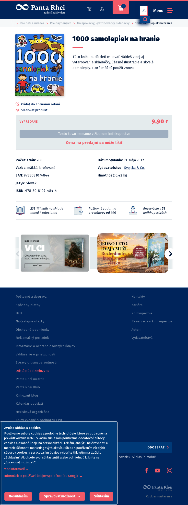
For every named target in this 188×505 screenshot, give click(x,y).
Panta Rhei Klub (28, 387)
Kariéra (136, 305)
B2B (19, 313)
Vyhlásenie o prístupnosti (35, 354)
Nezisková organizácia (32, 412)
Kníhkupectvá (141, 313)
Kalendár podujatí (29, 403)
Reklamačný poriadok (32, 338)
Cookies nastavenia (159, 496)
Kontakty (138, 296)
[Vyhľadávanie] (145, 19)
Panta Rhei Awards (30, 379)
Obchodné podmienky (32, 330)
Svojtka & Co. (134, 168)
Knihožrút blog (27, 395)
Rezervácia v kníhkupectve (151, 321)
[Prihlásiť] (102, 9)
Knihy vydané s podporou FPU (39, 420)
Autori (136, 330)
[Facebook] (146, 471)
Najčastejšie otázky (30, 321)
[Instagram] (169, 471)
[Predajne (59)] (89, 9)
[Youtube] (157, 471)
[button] (18, 496)
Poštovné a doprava (31, 296)
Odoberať (156, 447)
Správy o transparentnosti (37, 362)
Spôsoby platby (28, 305)
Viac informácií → (16, 469)
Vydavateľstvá (142, 338)
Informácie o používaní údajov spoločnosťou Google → (43, 476)
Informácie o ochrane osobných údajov (45, 346)
